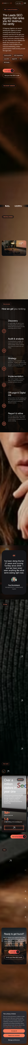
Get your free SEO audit (12, 75)
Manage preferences (14, 1040)
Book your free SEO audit (14, 957)
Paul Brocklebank (14, 585)
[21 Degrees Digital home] (7, 3)
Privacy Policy (17, 1026)
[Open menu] (25, 3)
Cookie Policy (8, 1026)
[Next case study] (8, 771)
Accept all (14, 1031)
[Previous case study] (4, 771)
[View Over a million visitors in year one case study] (14, 827)
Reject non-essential (14, 1035)
